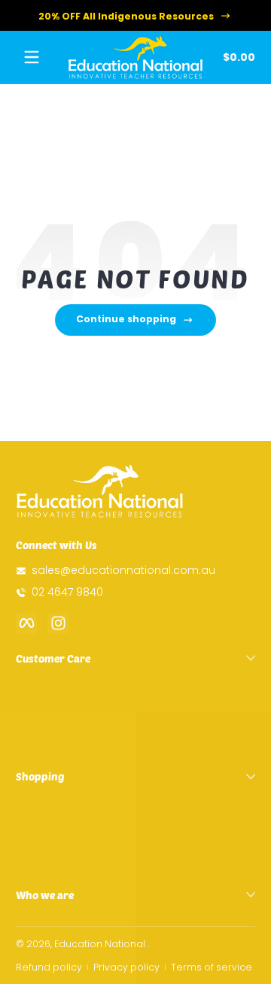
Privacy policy (126, 967)
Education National (99, 943)
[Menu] (31, 57)
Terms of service (211, 967)
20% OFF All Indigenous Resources (126, 15)
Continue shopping (126, 318)
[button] (236, 57)
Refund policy (49, 967)
